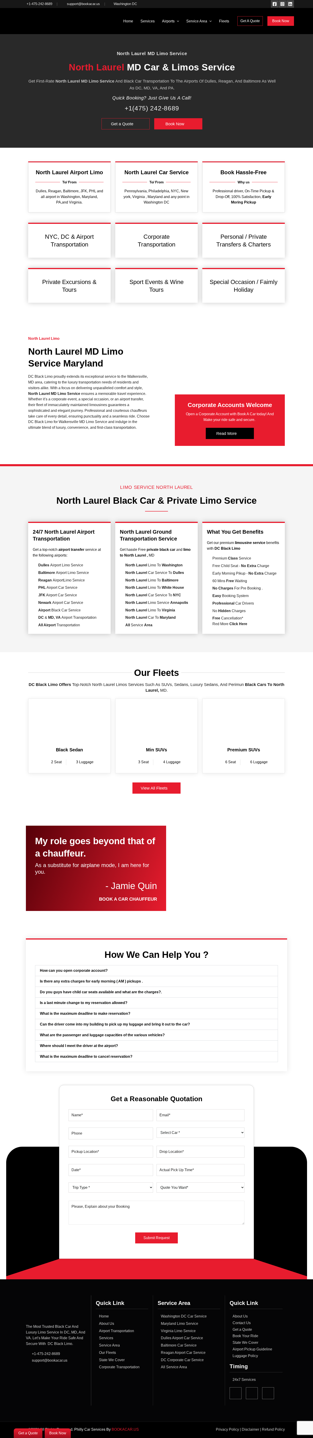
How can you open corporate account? (74, 970)
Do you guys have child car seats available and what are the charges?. (101, 992)
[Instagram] (282, 4)
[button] (177, 21)
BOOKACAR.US (126, 1429)
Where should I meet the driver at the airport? (79, 1046)
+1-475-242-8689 (39, 4)
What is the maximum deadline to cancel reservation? (86, 1056)
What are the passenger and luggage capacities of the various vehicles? (102, 1035)
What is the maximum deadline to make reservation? (85, 1013)
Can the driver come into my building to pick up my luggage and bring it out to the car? (115, 1024)
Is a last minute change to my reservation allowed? (83, 1003)
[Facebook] (274, 4)
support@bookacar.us (83, 4)
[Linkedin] (290, 4)
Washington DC (125, 4)
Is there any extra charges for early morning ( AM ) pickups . (91, 981)
